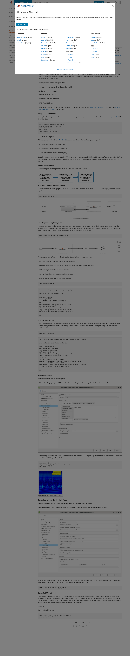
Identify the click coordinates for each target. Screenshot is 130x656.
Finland (43, 48)
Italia (42, 57)
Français (70, 60)
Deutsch (70, 54)
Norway (68, 40)
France (43, 51)
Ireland (43, 54)
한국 (92, 57)
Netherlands (70, 37)
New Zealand (95, 43)
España (43, 46)
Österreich (69, 43)
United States (20, 43)
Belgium (43, 37)
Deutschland (45, 43)
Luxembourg (45, 60)
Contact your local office (65, 69)
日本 (92, 54)
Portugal (69, 46)
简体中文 (95, 48)
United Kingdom (71, 63)
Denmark (44, 40)
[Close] (112, 5)
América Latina (21, 37)
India (92, 40)
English (70, 57)
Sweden (68, 48)
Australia (94, 37)
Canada (18, 40)
